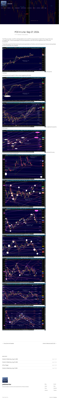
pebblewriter (9, 3)
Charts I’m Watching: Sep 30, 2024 (49, 343)
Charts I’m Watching (25, 34)
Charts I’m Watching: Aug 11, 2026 (9, 368)
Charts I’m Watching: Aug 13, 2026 (10, 362)
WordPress (55, 397)
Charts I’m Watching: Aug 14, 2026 (10, 359)
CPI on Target (5, 365)
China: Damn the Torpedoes (9, 343)
